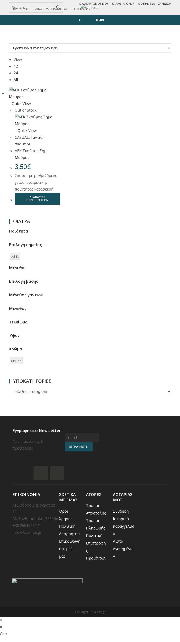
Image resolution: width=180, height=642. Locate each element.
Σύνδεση (164, 4)
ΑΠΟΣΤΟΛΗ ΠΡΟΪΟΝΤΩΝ (51, 9)
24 (16, 72)
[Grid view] (10, 39)
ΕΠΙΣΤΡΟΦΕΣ (82, 9)
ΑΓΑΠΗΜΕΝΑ (146, 4)
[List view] (13, 39)
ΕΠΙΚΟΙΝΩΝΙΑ (21, 9)
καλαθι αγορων (123, 4)
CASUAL (22, 137)
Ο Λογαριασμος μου (94, 4)
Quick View (21, 103)
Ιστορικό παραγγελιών (123, 526)
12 (16, 66)
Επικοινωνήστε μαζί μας (69, 549)
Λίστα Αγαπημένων (123, 549)
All (16, 79)
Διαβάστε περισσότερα (37, 198)
